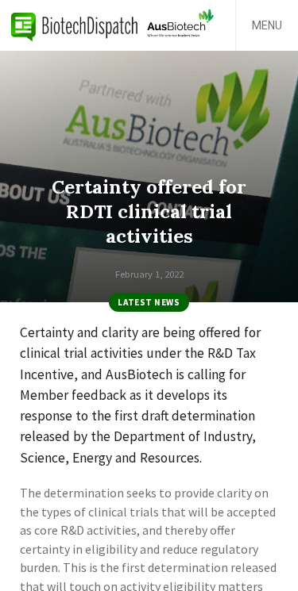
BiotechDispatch (74, 25)
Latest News (149, 302)
